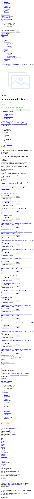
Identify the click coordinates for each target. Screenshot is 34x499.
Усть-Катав (4, 464)
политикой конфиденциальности (19, 375)
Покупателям (7, 7)
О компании (7, 3)
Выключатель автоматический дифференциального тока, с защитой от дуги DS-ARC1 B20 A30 (16, 223)
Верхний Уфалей (5, 462)
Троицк (3, 447)
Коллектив (10, 44)
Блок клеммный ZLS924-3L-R (9, 193)
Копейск (3, 444)
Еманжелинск (4, 459)
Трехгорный (4, 457)
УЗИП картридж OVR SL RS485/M (10, 201)
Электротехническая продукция (9, 64)
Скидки (6, 10)
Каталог (6, 4)
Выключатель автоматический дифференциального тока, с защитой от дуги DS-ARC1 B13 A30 (16, 232)
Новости (9, 47)
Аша (2, 458)
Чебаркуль (3, 450)
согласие (6, 373)
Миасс (2, 442)
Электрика (7, 411)
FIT (31, 64)
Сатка (2, 451)
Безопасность (7, 415)
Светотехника (7, 413)
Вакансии (9, 46)
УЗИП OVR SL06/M (6, 215)
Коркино (3, 455)
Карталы (3, 461)
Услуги (6, 6)
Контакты (6, 12)
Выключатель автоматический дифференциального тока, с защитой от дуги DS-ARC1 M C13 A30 (16, 267)
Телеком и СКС (8, 417)
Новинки (26, 64)
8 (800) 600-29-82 (5, 20)
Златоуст (3, 441)
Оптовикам (7, 9)
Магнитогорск (4, 440)
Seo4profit (13, 434)
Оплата (9, 54)
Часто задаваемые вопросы (14, 57)
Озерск (2, 445)
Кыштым (3, 454)
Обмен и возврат (11, 56)
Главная (6, 2)
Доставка (9, 53)
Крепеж (6, 414)
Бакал (2, 465)
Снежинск (3, 448)
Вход (2, 17)
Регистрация (7, 17)
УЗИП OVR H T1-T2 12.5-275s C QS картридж (13, 208)
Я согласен (4, 497)
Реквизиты (10, 43)
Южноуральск (4, 452)
